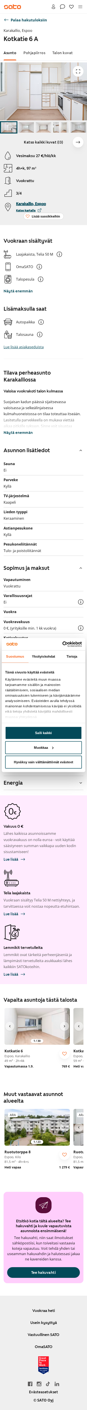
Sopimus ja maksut (27, 568)
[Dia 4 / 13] (61, 127)
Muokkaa (41, 747)
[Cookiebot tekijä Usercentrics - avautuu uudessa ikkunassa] (62, 644)
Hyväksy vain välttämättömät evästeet (43, 762)
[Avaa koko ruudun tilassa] (78, 71)
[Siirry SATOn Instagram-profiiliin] (39, 1383)
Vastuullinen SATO (43, 1334)
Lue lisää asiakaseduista (24, 347)
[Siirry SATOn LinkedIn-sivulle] (57, 1383)
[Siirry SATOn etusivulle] (12, 6)
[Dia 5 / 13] (78, 127)
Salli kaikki (43, 733)
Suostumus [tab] (15, 656)
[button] (59, 254)
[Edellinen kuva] (9, 1026)
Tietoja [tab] (71, 656)
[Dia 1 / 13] (8, 127)
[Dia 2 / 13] (26, 127)
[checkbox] (64, 1053)
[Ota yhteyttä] (62, 6)
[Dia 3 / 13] (43, 127)
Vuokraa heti (43, 1310)
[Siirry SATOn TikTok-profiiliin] (48, 1383)
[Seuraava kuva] (78, 142)
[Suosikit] (71, 6)
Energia (13, 783)
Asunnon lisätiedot (27, 450)
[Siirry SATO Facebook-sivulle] (30, 1383)
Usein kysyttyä (43, 1322)
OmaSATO (43, 1346)
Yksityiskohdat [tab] (43, 656)
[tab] (10, 52)
